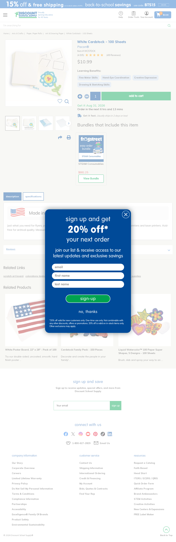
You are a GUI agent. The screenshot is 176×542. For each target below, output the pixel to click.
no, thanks (88, 311)
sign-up (88, 298)
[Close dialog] (125, 214)
